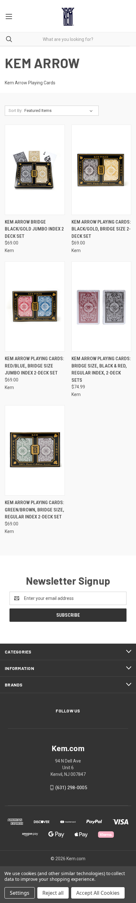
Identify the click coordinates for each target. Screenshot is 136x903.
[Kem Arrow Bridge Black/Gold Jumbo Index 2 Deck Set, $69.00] (35, 170)
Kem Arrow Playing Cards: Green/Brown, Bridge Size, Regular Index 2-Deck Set (34, 510)
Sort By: (15, 110)
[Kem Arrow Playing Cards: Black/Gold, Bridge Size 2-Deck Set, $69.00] (101, 170)
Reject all (53, 892)
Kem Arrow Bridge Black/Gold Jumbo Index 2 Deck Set (34, 229)
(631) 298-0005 (71, 787)
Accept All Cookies (98, 892)
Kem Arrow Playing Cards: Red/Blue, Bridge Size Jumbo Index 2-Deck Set (34, 366)
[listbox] (59, 110)
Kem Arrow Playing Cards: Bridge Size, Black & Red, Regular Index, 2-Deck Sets (101, 369)
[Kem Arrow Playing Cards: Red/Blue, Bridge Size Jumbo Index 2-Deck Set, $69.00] (35, 306)
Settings (19, 892)
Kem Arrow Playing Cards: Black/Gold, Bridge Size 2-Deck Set (101, 229)
